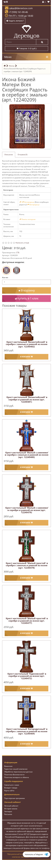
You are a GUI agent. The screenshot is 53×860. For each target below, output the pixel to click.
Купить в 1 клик (27, 298)
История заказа (10, 808)
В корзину (27, 290)
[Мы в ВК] (5, 2)
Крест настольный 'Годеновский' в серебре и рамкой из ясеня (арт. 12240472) (26, 676)
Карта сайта (9, 790)
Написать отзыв (22, 243)
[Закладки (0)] (48, 2)
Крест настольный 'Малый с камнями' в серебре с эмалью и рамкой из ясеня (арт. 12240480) (26, 455)
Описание (8, 154)
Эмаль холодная (28, 219)
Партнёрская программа (14, 798)
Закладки (8, 811)
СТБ (17, 252)
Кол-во (5, 277)
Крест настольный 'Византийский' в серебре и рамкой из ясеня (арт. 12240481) (27, 399)
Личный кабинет (11, 806)
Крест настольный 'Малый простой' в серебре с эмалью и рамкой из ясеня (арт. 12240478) (27, 565)
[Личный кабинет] (44, 2)
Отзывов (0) (22, 154)
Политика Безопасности (14, 774)
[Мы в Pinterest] (7, 2)
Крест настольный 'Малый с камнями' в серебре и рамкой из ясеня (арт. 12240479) (26, 510)
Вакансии (8, 766)
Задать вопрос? (16, 20)
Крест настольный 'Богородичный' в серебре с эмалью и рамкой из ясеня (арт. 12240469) (26, 731)
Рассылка (8, 814)
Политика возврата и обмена (16, 777)
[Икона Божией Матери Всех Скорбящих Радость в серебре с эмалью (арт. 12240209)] (27, 126)
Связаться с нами (11, 785)
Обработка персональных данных (18, 772)
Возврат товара (10, 788)
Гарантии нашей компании (15, 769)
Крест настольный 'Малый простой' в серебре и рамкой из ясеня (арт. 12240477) (27, 620)
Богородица (29, 202)
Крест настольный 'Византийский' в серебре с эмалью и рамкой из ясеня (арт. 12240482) (26, 344)
